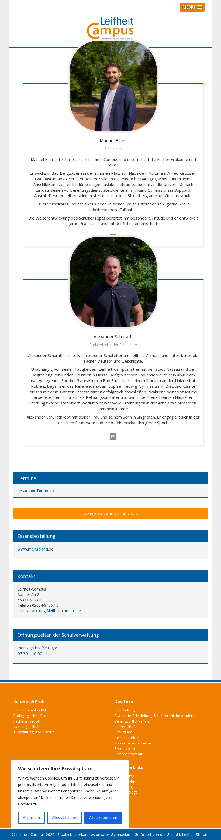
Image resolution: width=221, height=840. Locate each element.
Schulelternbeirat (129, 737)
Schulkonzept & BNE (30, 710)
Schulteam (123, 732)
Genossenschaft (128, 753)
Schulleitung (125, 710)
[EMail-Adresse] (113, 436)
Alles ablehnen (64, 817)
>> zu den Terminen (36, 490)
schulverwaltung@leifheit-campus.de (49, 610)
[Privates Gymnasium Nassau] (110, 31)
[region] (70, 794)
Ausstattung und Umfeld (34, 732)
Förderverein (125, 748)
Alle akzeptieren (103, 817)
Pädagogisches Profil (31, 715)
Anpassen (31, 817)
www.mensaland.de (36, 549)
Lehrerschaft (125, 726)
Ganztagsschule (26, 726)
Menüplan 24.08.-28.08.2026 (110, 514)
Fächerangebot (26, 721)
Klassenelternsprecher (133, 743)
